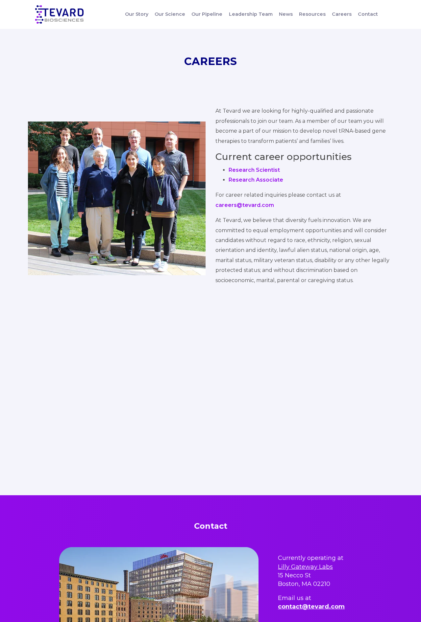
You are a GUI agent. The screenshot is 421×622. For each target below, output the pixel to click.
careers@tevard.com (244, 205)
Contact (368, 14)
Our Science (170, 14)
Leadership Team (251, 14)
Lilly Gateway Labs (305, 566)
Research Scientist (254, 170)
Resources (312, 14)
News (286, 14)
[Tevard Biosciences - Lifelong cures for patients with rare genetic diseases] (59, 14)
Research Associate (256, 180)
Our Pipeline (206, 14)
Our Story (136, 14)
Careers (342, 14)
